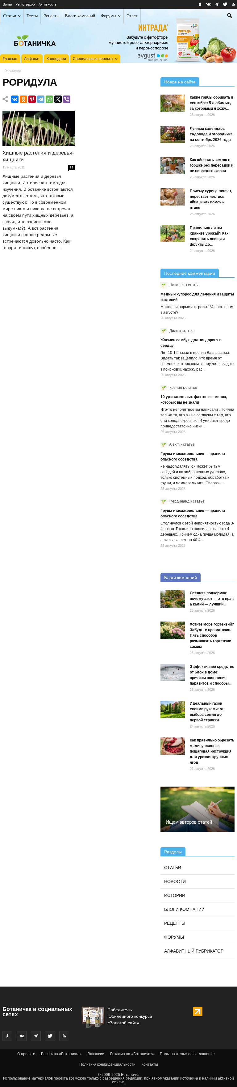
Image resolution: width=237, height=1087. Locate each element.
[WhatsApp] (49, 99)
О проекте (26, 1054)
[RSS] (233, 4)
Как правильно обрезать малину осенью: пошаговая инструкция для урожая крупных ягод (212, 751)
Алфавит (32, 59)
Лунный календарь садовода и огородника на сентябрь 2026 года (211, 134)
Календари (56, 59)
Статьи (9, 16)
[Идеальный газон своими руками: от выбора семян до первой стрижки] (172, 709)
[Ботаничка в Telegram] (216, 4)
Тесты (32, 16)
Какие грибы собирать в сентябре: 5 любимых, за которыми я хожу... (211, 103)
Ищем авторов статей (189, 822)
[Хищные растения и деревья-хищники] (38, 128)
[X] (58, 99)
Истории (174, 895)
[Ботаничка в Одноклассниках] (200, 4)
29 (71, 167)
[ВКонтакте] (15, 99)
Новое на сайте (180, 81)
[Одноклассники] (23, 99)
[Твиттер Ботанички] (225, 4)
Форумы (108, 16)
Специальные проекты (93, 59)
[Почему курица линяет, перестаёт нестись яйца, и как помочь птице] (172, 197)
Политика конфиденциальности (107, 1064)
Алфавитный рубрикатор (193, 951)
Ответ (132, 16)
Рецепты (51, 16)
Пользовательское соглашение (187, 1054)
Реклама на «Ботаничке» (132, 1054)
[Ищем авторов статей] (197, 809)
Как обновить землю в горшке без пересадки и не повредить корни (211, 165)
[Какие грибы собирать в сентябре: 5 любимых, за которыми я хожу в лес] (172, 103)
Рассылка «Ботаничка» (61, 1054)
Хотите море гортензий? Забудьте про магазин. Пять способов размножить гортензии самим (212, 635)
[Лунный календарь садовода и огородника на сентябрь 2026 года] (172, 134)
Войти (7, 4)
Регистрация (25, 4)
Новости (175, 881)
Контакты (149, 1064)
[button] (229, 16)
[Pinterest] (32, 99)
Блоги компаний (80, 16)
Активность (47, 4)
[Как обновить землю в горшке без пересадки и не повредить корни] (172, 165)
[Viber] (66, 99)
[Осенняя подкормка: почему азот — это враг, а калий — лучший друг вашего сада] (172, 599)
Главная (10, 59)
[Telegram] (40, 99)
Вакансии (96, 1054)
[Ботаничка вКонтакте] (208, 4)
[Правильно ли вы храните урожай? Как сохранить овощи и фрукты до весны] (172, 233)
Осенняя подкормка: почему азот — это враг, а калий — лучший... (212, 598)
